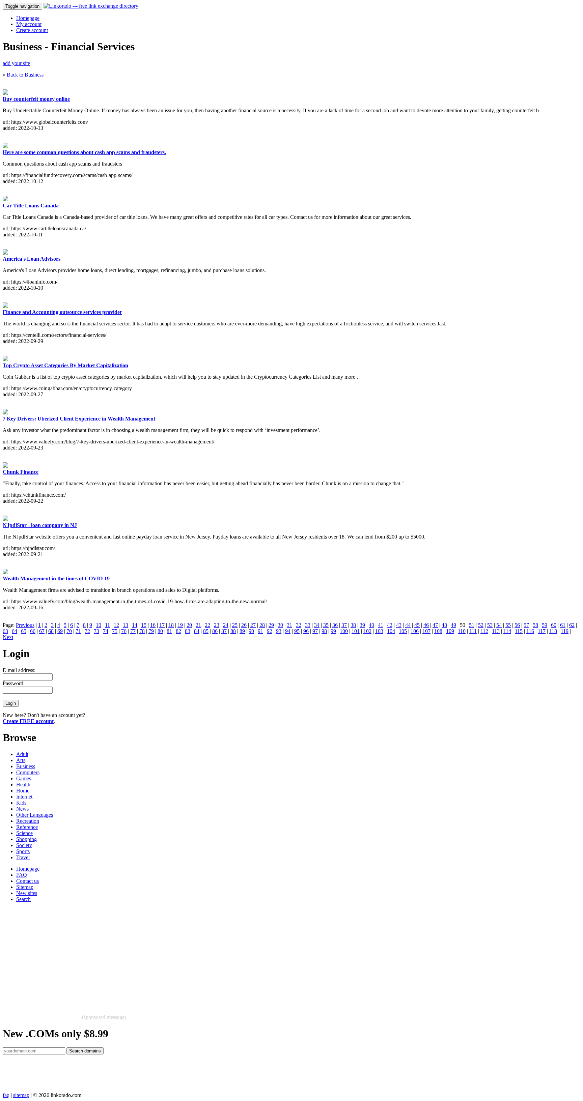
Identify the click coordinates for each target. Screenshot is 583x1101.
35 (326, 625)
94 (287, 631)
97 (315, 631)
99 (333, 631)
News (22, 809)
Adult (22, 754)
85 (206, 631)
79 (151, 631)
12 (116, 625)
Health (23, 784)
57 (526, 625)
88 (233, 631)
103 (379, 631)
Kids (21, 803)
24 (225, 625)
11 (107, 625)
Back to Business (25, 75)
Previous (25, 625)
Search (23, 899)
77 (133, 631)
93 (278, 631)
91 (260, 631)
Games (23, 778)
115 (519, 631)
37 (344, 625)
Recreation (27, 821)
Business (25, 766)
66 (32, 631)
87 (224, 631)
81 (169, 631)
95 (297, 631)
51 (471, 625)
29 (271, 625)
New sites (26, 893)
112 (484, 631)
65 (23, 631)
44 (408, 625)
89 (242, 631)
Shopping (26, 839)
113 (496, 631)
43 (398, 625)
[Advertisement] (205, 955)
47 (435, 625)
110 (462, 631)
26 (244, 625)
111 (473, 631)
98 (324, 631)
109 (450, 631)
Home (22, 790)
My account (28, 24)
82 (178, 631)
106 (415, 631)
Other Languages (34, 815)
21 (198, 625)
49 (453, 625)
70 (69, 631)
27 (253, 625)
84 (196, 631)
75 (114, 631)
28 (262, 625)
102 (367, 631)
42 (389, 625)
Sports (23, 851)
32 (298, 625)
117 (542, 631)
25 (235, 625)
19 (180, 625)
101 (356, 631)
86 (215, 631)
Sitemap (24, 887)
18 (171, 625)
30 (280, 625)
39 (362, 625)
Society (24, 845)
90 (251, 631)
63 (5, 631)
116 (530, 631)
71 (78, 631)
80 (160, 631)
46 (426, 625)
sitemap (21, 1095)
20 (189, 625)
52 (480, 625)
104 (391, 631)
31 (289, 625)
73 (96, 631)
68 (51, 631)
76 (124, 631)
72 (87, 631)
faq (6, 1095)
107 (426, 631)
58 (535, 625)
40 (371, 625)
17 (162, 625)
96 (306, 631)
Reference (27, 827)
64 (14, 631)
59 (544, 625)
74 (105, 631)
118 (553, 631)
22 (207, 625)
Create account (32, 30)
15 (143, 625)
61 (562, 625)
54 (499, 625)
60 (553, 625)
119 (564, 631)
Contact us (27, 881)
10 (98, 625)
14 (134, 625)
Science (24, 833)
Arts (20, 760)
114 (507, 631)
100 (344, 631)
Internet (24, 797)
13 (125, 625)
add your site (16, 63)
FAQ (21, 875)
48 (444, 625)
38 (353, 625)
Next (8, 637)
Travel (23, 857)
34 (317, 625)
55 (508, 625)
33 (307, 625)
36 (335, 625)
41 (380, 625)
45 (417, 625)
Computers (27, 772)
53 (490, 625)
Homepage (27, 18)
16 (153, 625)
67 (42, 631)
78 (142, 631)
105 (403, 631)
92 (269, 631)
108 (438, 631)
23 (216, 625)
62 (572, 625)
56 (517, 625)
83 (187, 631)
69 (60, 631)
